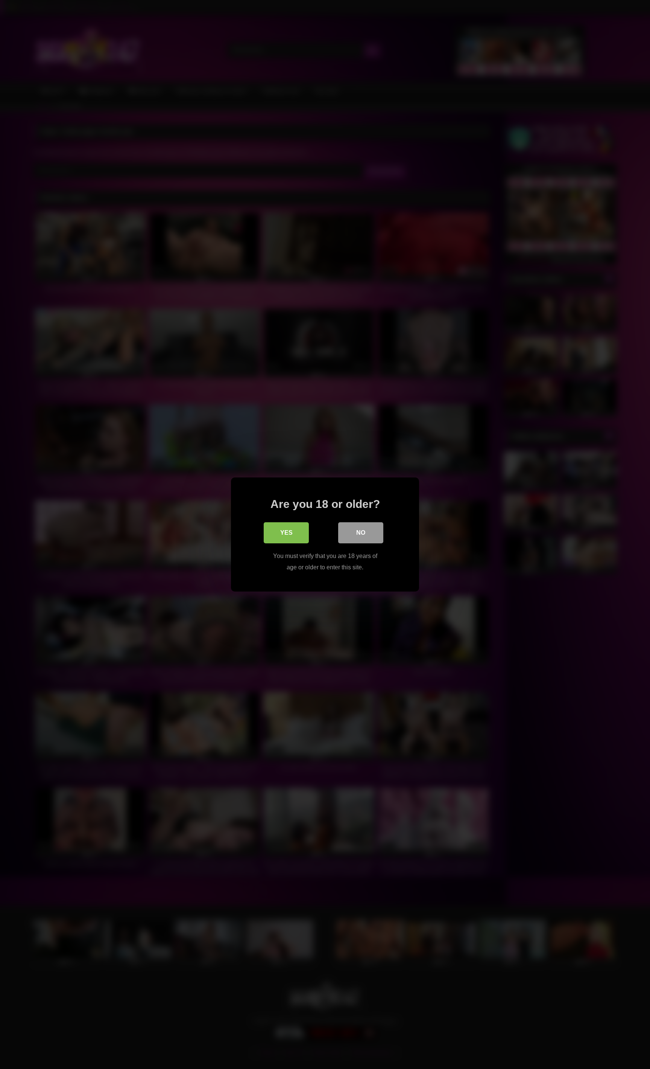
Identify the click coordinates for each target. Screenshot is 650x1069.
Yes (286, 532)
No (360, 532)
